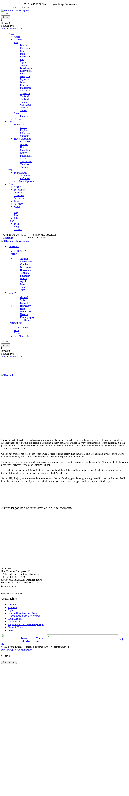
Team (16, 223)
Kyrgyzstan (26, 70)
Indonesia (25, 56)
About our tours (22, 327)
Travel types (20, 124)
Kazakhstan (26, 68)
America (18, 39)
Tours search (39, 640)
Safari (23, 158)
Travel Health (14, 621)
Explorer (24, 130)
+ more (11, 221)
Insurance (12, 607)
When (11, 184)
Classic (23, 127)
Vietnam (24, 107)
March (17, 206)
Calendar (8, 237)
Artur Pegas (26, 175)
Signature (25, 136)
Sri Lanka (25, 90)
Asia (16, 42)
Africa (17, 36)
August (17, 187)
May (16, 212)
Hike (22, 147)
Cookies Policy (25, 649)
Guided (24, 144)
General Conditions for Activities (24, 616)
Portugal (24, 116)
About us (15, 323)
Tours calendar (15, 618)
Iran (22, 59)
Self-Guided (26, 161)
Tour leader (25, 164)
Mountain (25, 150)
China (23, 51)
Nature (23, 153)
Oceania (18, 119)
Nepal (23, 82)
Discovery (25, 141)
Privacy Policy (8, 649)
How (10, 121)
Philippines (25, 87)
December (19, 198)
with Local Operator (24, 181)
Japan (23, 62)
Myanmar (25, 79)
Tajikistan (25, 93)
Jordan (23, 65)
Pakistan (24, 85)
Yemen (23, 110)
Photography (26, 155)
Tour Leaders (20, 172)
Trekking (24, 167)
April (16, 209)
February (18, 204)
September (19, 189)
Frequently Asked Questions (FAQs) (26, 624)
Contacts (18, 229)
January (18, 201)
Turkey (23, 102)
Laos (22, 73)
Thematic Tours (15, 627)
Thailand (24, 96)
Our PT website (22, 336)
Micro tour (25, 133)
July (16, 218)
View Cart (6, 28)
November (19, 195)
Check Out (16, 28)
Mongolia (25, 76)
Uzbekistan (25, 104)
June (16, 215)
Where (11, 34)
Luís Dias (25, 178)
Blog (16, 226)
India (22, 53)
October (18, 192)
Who (10, 170)
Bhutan (23, 45)
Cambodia (25, 48)
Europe (17, 113)
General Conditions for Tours (22, 613)
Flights (11, 610)
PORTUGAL (21, 251)
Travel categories (22, 138)
